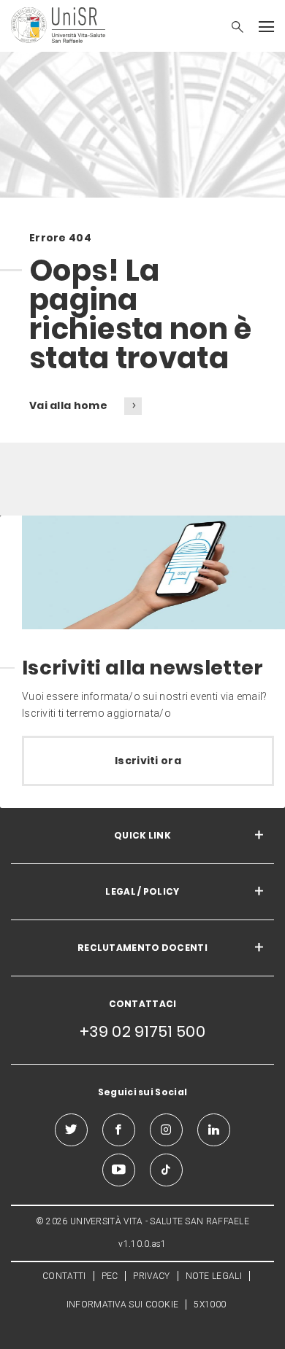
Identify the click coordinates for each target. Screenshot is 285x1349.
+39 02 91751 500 (142, 1031)
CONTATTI (64, 1276)
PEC (110, 1276)
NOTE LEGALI (214, 1276)
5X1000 (210, 1304)
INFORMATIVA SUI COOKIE (122, 1304)
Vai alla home (69, 405)
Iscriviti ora (148, 760)
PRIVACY (151, 1276)
